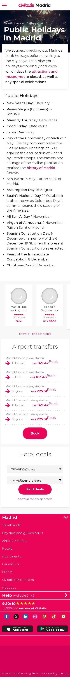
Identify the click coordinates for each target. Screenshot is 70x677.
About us (9, 587)
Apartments (11, 556)
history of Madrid (41, 168)
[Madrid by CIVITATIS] (27, 5)
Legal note (32, 673)
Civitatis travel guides (18, 580)
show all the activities (35, 333)
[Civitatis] (35, 659)
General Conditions (12, 673)
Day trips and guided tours (22, 533)
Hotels (7, 548)
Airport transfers (35, 346)
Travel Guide (11, 525)
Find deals (35, 489)
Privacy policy (49, 673)
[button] (4, 5)
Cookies (64, 673)
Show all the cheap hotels (35, 499)
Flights (7, 572)
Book (53, 361)
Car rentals (10, 564)
